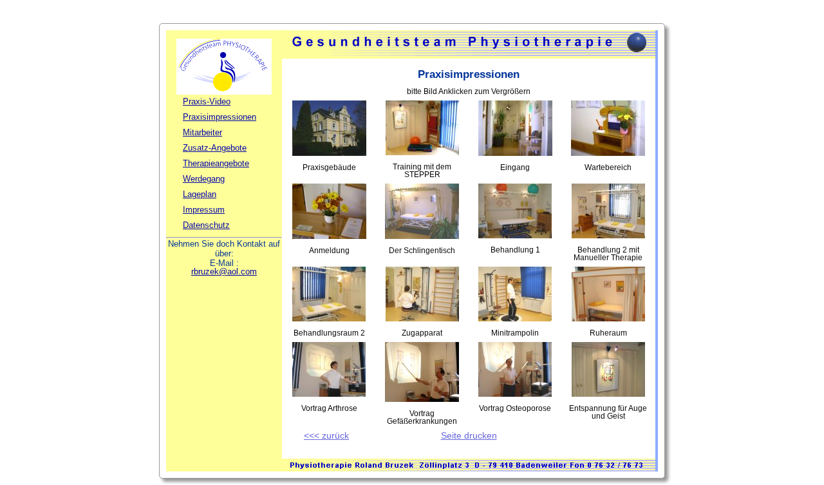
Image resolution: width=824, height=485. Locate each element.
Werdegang (204, 179)
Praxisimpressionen (219, 117)
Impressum (204, 209)
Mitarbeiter (202, 132)
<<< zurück (326, 435)
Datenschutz (206, 225)
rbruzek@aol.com (224, 271)
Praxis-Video (206, 101)
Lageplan (199, 194)
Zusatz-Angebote (215, 148)
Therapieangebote (216, 163)
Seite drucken (469, 435)
